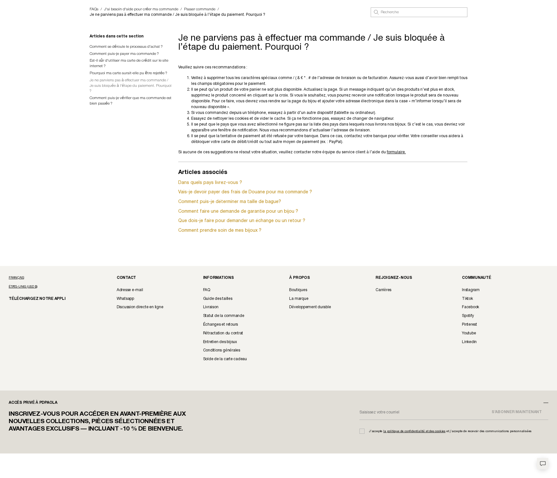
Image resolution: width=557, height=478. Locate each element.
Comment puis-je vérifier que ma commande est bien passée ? (130, 100)
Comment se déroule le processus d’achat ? (126, 46)
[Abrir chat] (542, 463)
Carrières (383, 290)
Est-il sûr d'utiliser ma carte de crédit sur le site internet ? (129, 63)
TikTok (467, 298)
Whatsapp (125, 298)
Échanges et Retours (220, 324)
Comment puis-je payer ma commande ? (124, 54)
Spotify (468, 316)
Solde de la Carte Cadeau (225, 359)
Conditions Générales (221, 350)
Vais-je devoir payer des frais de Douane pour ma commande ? (245, 192)
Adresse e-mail (130, 290)
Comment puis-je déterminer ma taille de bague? (229, 202)
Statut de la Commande (223, 316)
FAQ (206, 290)
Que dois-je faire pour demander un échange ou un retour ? (241, 221)
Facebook (470, 307)
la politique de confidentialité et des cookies (414, 431)
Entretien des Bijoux (220, 342)
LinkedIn (469, 342)
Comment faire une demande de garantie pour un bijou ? (238, 211)
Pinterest (469, 324)
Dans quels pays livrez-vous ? (210, 183)
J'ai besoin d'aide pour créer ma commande (141, 9)
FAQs (94, 9)
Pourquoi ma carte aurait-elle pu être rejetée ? (128, 73)
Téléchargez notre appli (33, 298)
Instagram (471, 290)
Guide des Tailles (217, 298)
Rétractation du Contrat (223, 333)
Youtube (469, 333)
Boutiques (298, 290)
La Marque (298, 298)
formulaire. (396, 152)
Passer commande (199, 9)
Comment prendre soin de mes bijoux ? (219, 231)
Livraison (211, 307)
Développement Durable (310, 307)
